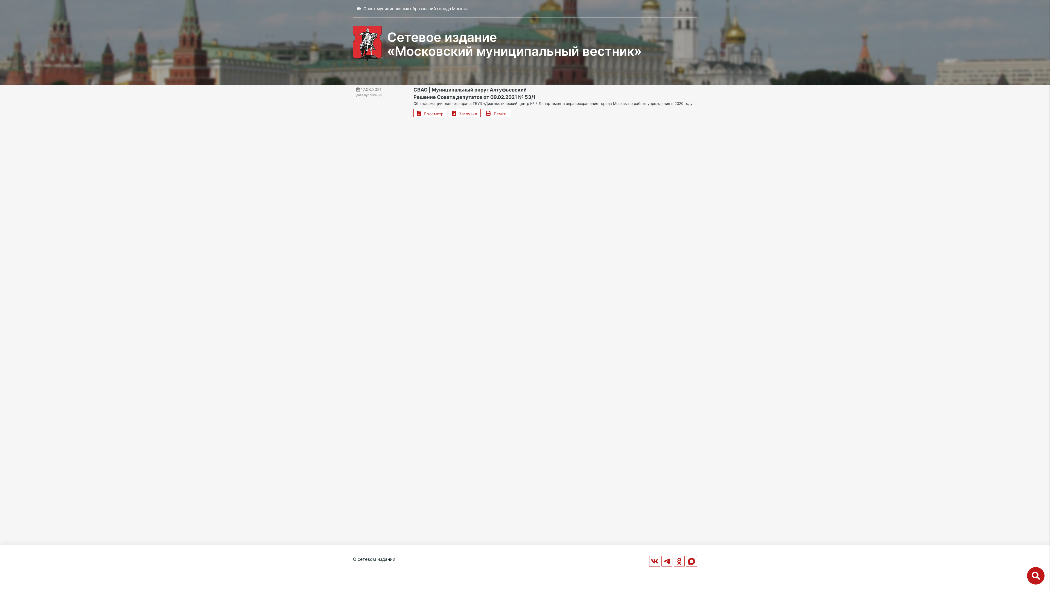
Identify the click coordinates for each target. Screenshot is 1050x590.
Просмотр (432, 113)
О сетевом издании (374, 559)
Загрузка (466, 113)
